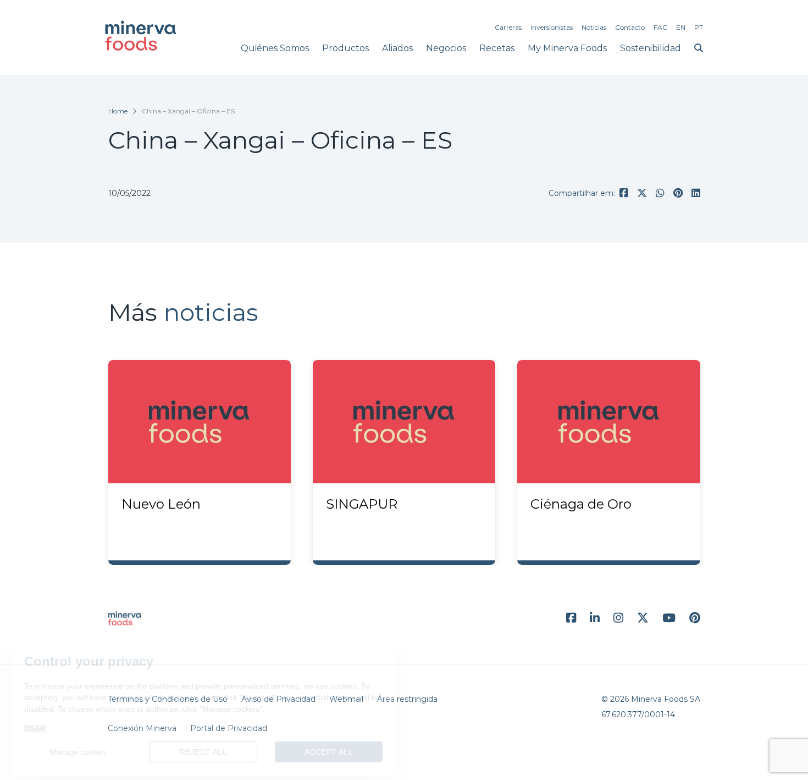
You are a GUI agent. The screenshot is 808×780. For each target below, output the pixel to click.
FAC (660, 27)
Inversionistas (551, 27)
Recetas (496, 48)
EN (680, 27)
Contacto (630, 27)
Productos (345, 48)
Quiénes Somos (275, 48)
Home (118, 111)
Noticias (594, 27)
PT (698, 27)
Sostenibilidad (650, 48)
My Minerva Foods (567, 48)
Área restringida (407, 699)
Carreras (508, 27)
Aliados (397, 48)
